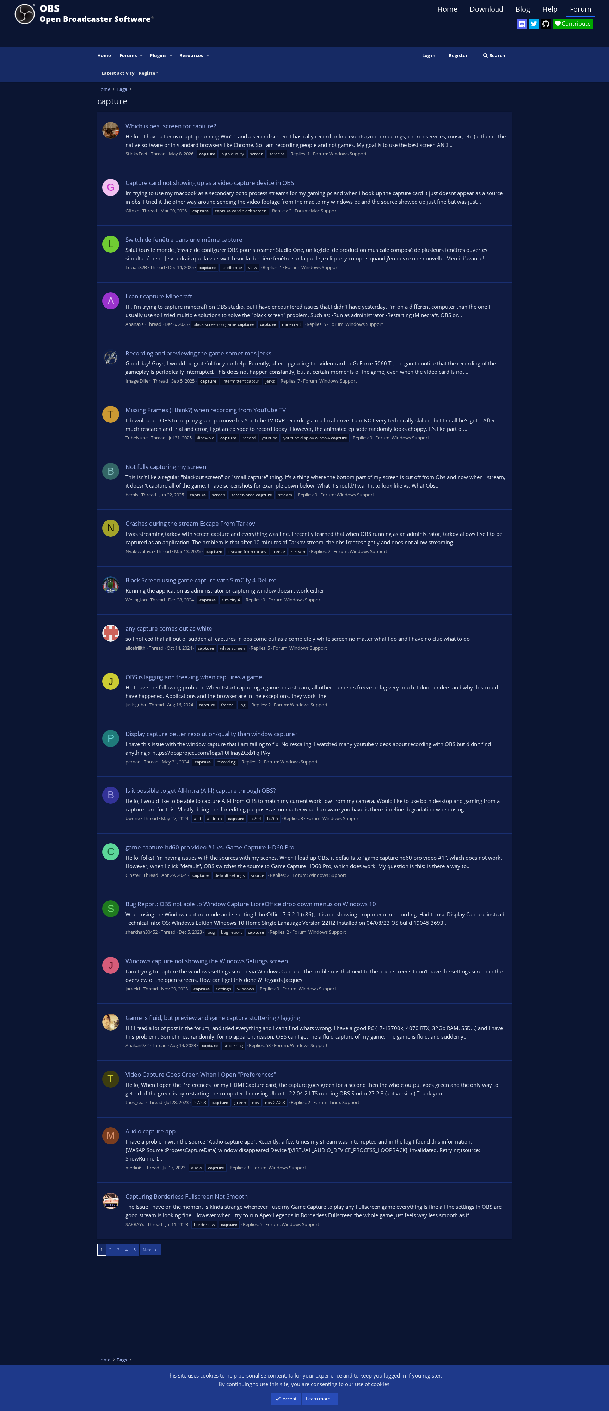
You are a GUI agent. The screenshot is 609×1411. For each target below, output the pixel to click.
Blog (523, 9)
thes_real (134, 1102)
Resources (191, 55)
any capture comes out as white (168, 628)
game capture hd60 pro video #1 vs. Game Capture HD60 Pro (209, 847)
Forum (580, 9)
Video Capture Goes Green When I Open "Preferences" (200, 1074)
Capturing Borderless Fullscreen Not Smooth (186, 1196)
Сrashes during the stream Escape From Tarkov (190, 523)
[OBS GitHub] (546, 24)
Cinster (132, 875)
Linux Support (344, 1102)
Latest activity (118, 73)
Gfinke (132, 211)
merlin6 (133, 1167)
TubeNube (136, 437)
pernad (133, 762)
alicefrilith (135, 648)
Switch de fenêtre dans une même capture (183, 239)
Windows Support (348, 153)
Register (148, 73)
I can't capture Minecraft (158, 296)
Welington (136, 599)
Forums (128, 55)
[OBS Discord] (522, 24)
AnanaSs (134, 324)
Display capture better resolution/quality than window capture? (211, 734)
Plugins (158, 55)
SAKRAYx (134, 1224)
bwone (132, 818)
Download (486, 9)
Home (447, 9)
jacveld (132, 988)
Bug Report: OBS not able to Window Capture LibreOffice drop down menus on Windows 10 (250, 904)
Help (550, 9)
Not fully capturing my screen (165, 467)
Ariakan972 (137, 1045)
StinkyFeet (136, 153)
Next (148, 1249)
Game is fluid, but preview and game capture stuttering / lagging (212, 1018)
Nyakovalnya (139, 551)
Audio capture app (150, 1131)
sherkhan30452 (141, 932)
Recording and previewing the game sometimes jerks (198, 353)
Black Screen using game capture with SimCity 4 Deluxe (201, 580)
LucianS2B (136, 267)
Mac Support (324, 211)
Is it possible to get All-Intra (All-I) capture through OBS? (200, 790)
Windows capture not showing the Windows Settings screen (206, 961)
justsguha (135, 704)
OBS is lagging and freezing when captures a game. (194, 677)
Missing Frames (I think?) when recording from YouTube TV (205, 410)
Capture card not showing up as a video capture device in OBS (209, 183)
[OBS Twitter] (534, 24)
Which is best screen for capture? (170, 126)
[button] (141, 55)
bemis (131, 494)
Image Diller (137, 381)
